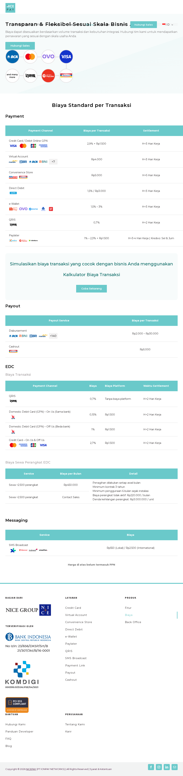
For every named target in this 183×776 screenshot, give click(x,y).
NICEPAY (31, 769)
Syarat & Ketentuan (101, 769)
